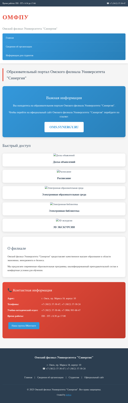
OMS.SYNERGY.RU (64, 127)
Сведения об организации (19, 46)
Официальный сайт (94, 377)
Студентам (74, 377)
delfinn (68, 394)
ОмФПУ (15, 17)
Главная (10, 37)
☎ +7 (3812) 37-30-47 (116, 3)
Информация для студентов (19, 55)
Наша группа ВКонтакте (24, 325)
